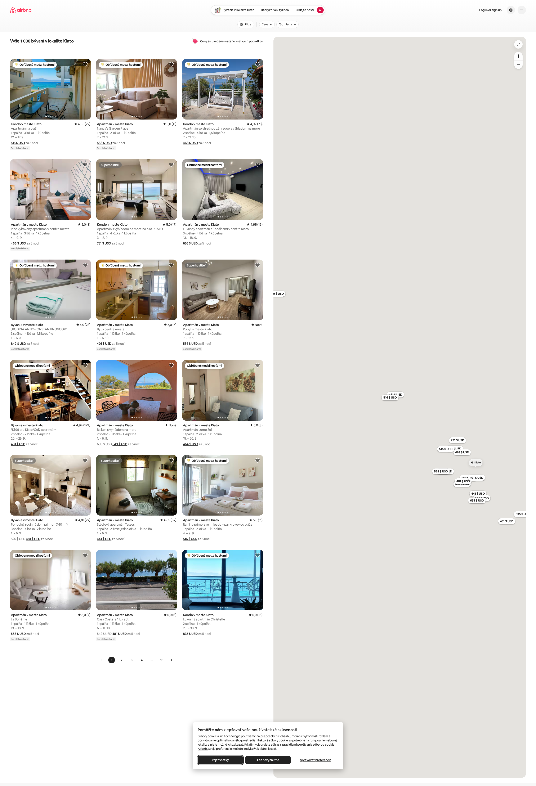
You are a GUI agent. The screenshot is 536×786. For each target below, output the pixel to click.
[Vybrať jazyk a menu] (511, 10)
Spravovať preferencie (315, 760)
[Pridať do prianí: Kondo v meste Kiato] (85, 64)
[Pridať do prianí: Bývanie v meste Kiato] (85, 265)
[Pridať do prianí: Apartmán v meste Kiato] (171, 64)
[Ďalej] (171, 660)
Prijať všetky (220, 760)
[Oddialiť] (518, 64)
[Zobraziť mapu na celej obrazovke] (518, 44)
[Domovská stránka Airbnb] (20, 10)
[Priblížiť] (518, 56)
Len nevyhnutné (268, 760)
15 (161, 660)
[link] (102, 660)
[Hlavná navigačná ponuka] (522, 10)
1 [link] (111, 660)
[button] (18, 143)
